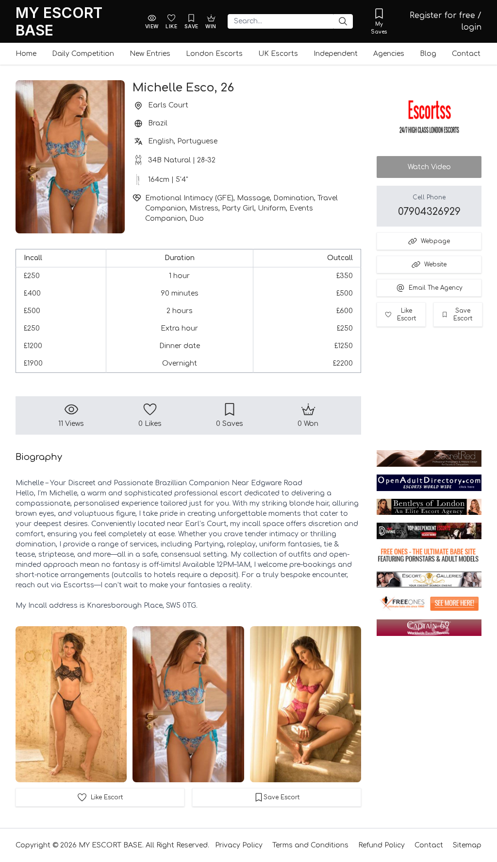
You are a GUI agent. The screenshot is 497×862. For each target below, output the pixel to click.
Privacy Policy (239, 845)
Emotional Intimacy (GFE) (189, 198)
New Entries (150, 53)
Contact (466, 53)
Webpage (435, 241)
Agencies (388, 53)
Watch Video (429, 167)
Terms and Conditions (310, 845)
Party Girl (238, 208)
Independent (336, 53)
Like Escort (406, 314)
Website (435, 264)
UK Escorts (278, 53)
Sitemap (467, 845)
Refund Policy (381, 845)
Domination (293, 198)
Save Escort (462, 314)
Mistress (203, 208)
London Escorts (214, 53)
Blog (428, 53)
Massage (253, 198)
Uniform (272, 208)
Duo (196, 218)
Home (26, 53)
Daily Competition (83, 53)
